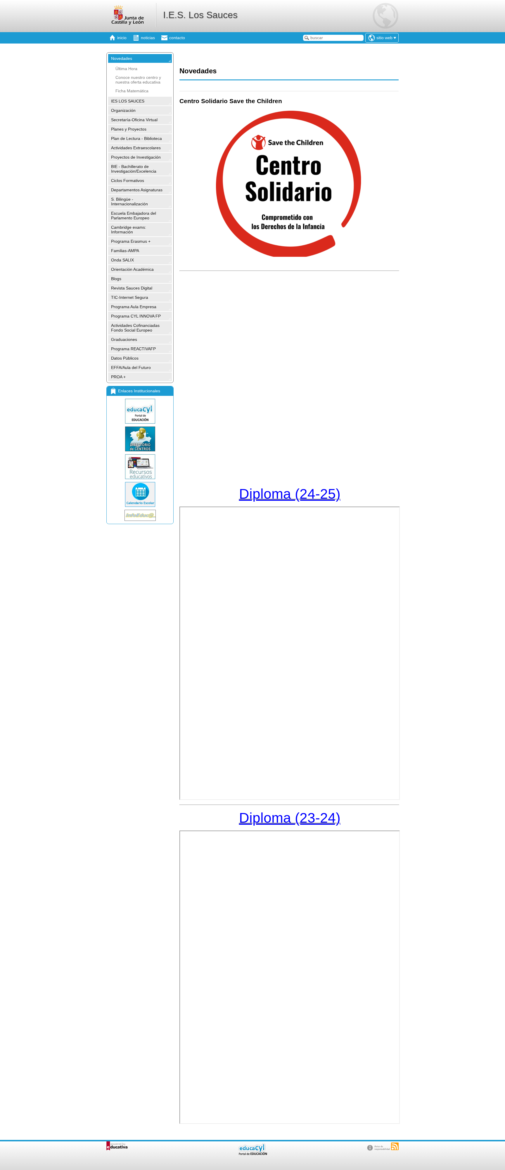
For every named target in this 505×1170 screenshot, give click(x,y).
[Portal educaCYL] (140, 411)
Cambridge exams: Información (128, 229)
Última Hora (126, 68)
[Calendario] (140, 494)
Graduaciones (124, 339)
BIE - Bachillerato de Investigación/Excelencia (133, 169)
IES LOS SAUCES (127, 101)
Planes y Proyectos (128, 129)
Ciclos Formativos (127, 180)
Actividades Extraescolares (136, 147)
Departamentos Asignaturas (136, 190)
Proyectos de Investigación (136, 157)
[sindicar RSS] (395, 1146)
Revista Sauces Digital (131, 288)
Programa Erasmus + (131, 241)
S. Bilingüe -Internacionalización (129, 201)
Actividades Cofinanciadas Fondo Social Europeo (135, 327)
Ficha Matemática (131, 91)
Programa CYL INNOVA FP (136, 316)
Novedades (121, 58)
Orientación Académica (132, 269)
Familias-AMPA (125, 250)
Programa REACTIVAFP (133, 348)
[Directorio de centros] (140, 439)
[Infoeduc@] (140, 515)
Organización (123, 110)
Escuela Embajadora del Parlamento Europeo (133, 215)
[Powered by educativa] (117, 1145)
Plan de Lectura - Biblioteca (136, 138)
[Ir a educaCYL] (252, 1153)
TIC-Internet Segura (129, 297)
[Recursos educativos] (140, 466)
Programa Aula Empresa (133, 306)
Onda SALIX (122, 260)
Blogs (116, 278)
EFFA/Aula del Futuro (131, 367)
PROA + (118, 377)
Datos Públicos (125, 358)
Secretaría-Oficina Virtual (134, 119)
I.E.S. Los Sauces (200, 15)
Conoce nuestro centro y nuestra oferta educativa (138, 79)
